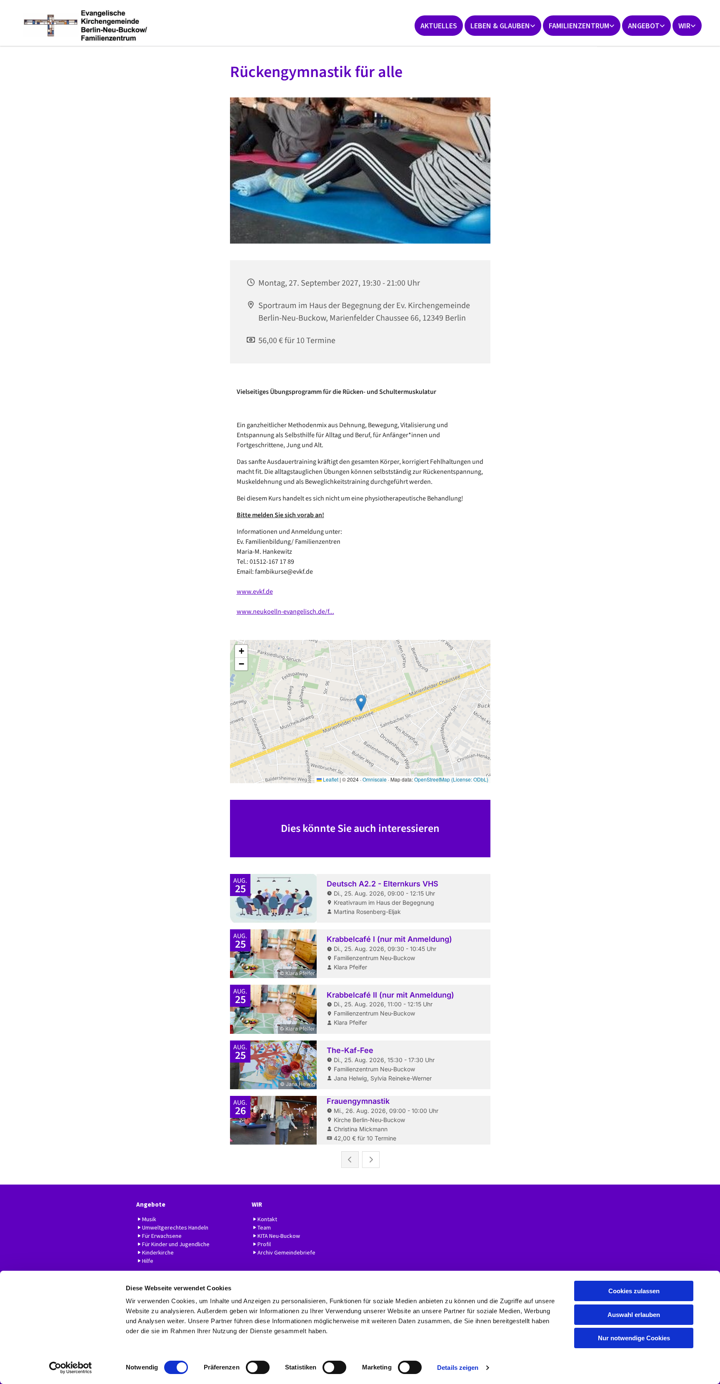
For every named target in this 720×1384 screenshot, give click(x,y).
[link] (503, 26)
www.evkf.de (255, 591)
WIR (684, 25)
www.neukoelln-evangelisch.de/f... (285, 611)
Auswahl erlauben (634, 1314)
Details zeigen (457, 1367)
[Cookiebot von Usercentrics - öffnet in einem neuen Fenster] (70, 1368)
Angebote (150, 1204)
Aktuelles (438, 25)
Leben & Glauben (500, 25)
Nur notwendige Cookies (634, 1338)
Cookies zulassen (634, 1290)
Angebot (644, 25)
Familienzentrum (579, 25)
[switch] (258, 1367)
